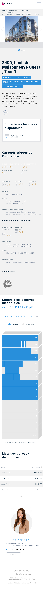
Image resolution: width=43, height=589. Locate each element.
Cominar (7, 3)
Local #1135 (13, 364)
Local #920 (17, 377)
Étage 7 (20, 390)
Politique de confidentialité (29, 583)
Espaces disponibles (10, 11)
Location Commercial (21, 574)
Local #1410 (16, 351)
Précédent (4, 29)
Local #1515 (25, 344)
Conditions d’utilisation (13, 583)
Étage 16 (20, 338)
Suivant (39, 29)
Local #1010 (12, 370)
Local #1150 (3, 364)
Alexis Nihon (7, 12)
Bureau (25, 11)
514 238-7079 (17, 549)
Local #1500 (11, 344)
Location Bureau (21, 571)
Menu (39, 4)
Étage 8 (20, 383)
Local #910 (8, 377)
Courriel (13, 555)
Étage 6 (20, 396)
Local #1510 (23, 344)
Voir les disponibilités (20, 136)
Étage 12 (20, 357)
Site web (5, 112)
